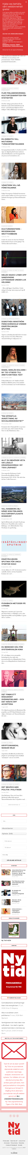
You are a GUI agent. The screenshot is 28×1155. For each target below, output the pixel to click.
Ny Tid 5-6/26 (6, 940)
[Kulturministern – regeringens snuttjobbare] (14, 214)
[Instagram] (17, 1116)
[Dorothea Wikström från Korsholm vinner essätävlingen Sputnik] (14, 307)
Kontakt (20, 1145)
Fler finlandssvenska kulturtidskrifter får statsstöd (13, 95)
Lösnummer (22, 1141)
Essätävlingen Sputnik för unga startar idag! (11, 561)
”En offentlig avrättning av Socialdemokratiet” (12, 418)
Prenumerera (14, 1143)
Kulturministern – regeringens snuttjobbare (11, 231)
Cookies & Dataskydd (11, 1145)
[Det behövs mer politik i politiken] (14, 773)
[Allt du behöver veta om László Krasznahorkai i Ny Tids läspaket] (14, 446)
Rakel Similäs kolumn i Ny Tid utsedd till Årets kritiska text (13, 372)
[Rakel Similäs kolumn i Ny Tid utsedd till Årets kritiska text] (14, 354)
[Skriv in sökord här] (14, 821)
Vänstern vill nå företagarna (16, 900)
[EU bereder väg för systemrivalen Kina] (14, 632)
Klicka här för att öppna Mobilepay (13, 50)
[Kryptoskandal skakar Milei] (14, 731)
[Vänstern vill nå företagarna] (14, 171)
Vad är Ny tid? (14, 1141)
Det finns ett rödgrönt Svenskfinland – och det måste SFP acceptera (12, 699)
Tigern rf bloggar (15, 998)
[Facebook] (10, 1116)
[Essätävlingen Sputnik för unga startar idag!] (14, 543)
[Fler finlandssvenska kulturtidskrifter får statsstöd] (14, 77)
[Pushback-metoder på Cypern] (14, 589)
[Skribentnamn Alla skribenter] (14, 828)
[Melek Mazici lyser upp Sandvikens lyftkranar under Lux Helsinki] (14, 259)
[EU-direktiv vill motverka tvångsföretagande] (14, 125)
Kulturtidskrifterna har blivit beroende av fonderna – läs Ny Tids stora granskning (19, 872)
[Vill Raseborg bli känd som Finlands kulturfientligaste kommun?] (14, 494)
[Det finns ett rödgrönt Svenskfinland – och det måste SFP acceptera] (14, 678)
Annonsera (7, 1143)
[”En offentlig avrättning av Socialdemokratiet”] (14, 402)
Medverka (21, 1143)
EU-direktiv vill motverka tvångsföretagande (18, 892)
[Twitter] (14, 1116)
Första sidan (6, 1141)
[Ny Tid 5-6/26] (14, 930)
